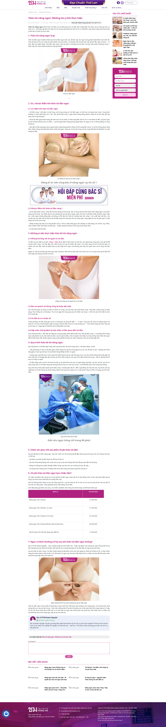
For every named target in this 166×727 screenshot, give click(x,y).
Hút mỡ (104, 8)
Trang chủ (32, 12)
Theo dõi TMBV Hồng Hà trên (81, 23)
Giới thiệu (48, 8)
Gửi (68, 656)
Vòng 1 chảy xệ (54, 242)
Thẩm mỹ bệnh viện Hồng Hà (59, 23)
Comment (32, 641)
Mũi (65, 8)
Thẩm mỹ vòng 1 (91, 8)
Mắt (58, 8)
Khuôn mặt (76, 8)
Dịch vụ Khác (116, 8)
